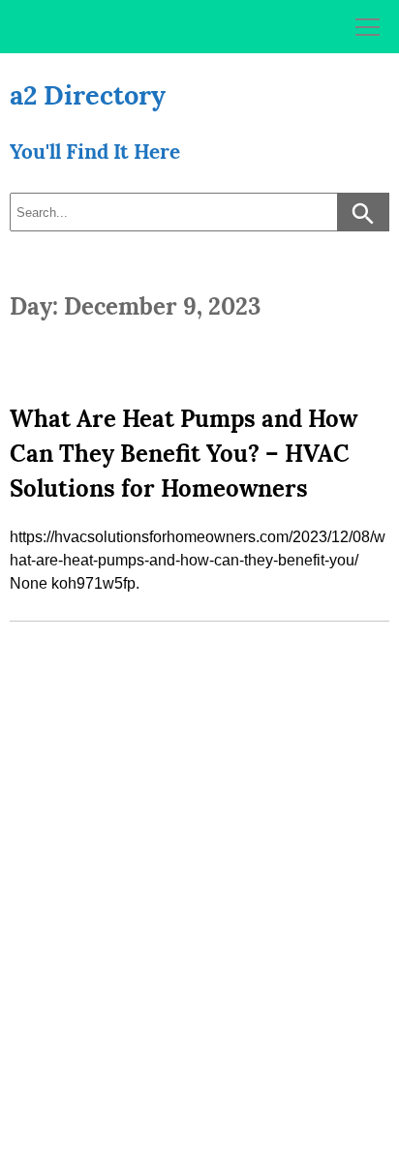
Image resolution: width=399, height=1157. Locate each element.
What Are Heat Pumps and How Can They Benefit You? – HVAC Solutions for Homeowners (183, 453)
